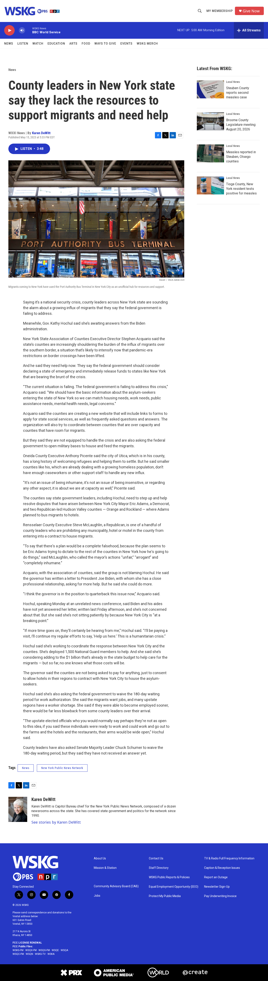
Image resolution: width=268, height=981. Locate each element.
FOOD (86, 43)
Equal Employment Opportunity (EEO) (173, 886)
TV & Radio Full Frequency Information (229, 858)
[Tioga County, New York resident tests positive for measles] (210, 185)
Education (56, 43)
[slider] (28, 30)
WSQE (55, 950)
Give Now (251, 11)
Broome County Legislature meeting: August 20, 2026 (241, 124)
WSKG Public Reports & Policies (169, 877)
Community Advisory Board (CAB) (116, 886)
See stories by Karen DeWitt (56, 822)
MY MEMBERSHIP (219, 11)
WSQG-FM (44, 950)
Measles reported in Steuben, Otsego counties (241, 156)
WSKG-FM (18, 950)
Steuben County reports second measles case (237, 92)
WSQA (64, 950)
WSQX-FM (31, 950)
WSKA (51, 954)
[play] (9, 30)
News (8, 43)
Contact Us (156, 858)
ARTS (73, 43)
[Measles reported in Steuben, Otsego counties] (210, 153)
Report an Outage (216, 877)
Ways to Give (105, 43)
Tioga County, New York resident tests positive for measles (241, 188)
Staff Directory (159, 867)
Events (126, 43)
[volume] (22, 30)
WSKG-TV (40, 954)
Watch (37, 43)
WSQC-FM (18, 954)
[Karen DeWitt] (17, 809)
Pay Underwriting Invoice (220, 896)
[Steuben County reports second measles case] (210, 89)
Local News (233, 82)
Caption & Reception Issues (222, 867)
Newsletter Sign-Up (217, 886)
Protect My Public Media (165, 896)
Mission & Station (105, 867)
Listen (22, 43)
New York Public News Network (62, 768)
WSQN (29, 954)
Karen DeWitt (41, 133)
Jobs (97, 895)
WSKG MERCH (147, 43)
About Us (100, 858)
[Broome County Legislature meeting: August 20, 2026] (210, 121)
